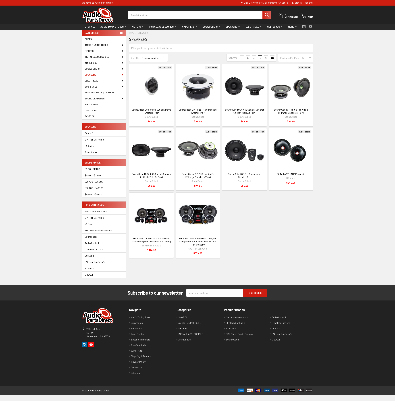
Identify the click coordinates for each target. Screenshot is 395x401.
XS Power (90, 224)
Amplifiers (136, 328)
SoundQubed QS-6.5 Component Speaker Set (244, 175)
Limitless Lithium (94, 249)
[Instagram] (304, 26)
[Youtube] (310, 26)
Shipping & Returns (141, 356)
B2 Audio (89, 145)
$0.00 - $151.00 (92, 169)
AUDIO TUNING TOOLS (112, 26)
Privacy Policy (138, 361)
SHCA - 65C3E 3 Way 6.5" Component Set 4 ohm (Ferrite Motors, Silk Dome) (151, 240)
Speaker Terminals (140, 339)
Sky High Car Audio (94, 139)
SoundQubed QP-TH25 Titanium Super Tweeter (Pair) (198, 111)
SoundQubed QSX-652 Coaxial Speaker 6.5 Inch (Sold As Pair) (244, 111)
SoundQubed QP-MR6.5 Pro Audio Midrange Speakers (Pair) (291, 111)
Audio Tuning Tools (140, 317)
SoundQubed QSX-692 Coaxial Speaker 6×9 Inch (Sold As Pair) (151, 175)
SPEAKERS (231, 26)
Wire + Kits (136, 350)
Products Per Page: (290, 57)
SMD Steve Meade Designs (98, 230)
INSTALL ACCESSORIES (161, 26)
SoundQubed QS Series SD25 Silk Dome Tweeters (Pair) (151, 111)
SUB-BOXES (273, 26)
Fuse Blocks (137, 333)
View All (89, 274)
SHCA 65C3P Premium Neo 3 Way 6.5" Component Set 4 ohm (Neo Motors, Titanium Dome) (198, 241)
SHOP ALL (90, 26)
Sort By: (135, 57)
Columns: (233, 57)
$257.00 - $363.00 (94, 181)
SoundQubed (91, 152)
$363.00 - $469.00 (94, 188)
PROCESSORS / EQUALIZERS (99, 92)
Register (308, 2)
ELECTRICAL (252, 26)
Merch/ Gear (91, 104)
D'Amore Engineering (95, 261)
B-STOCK (89, 116)
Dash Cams (91, 110)
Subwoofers (137, 322)
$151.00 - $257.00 (93, 175)
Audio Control (92, 242)
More (291, 26)
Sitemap (135, 372)
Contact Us (137, 367)
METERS (136, 26)
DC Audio (89, 133)
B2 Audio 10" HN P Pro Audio (290, 173)
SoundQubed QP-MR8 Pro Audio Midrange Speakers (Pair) (198, 175)
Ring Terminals (138, 345)
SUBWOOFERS (210, 26)
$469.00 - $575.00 (94, 194)
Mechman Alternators (96, 211)
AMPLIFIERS (188, 26)
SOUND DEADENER (94, 98)
